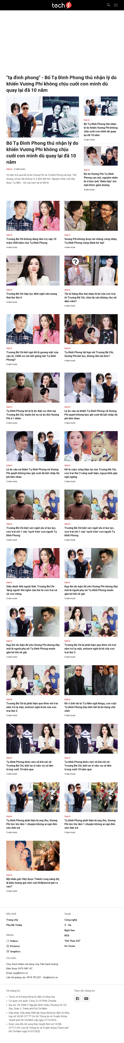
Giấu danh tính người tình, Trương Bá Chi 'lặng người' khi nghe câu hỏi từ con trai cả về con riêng (31, 590)
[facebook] (77, 998)
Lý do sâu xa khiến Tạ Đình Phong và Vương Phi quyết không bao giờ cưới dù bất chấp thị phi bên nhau (90, 414)
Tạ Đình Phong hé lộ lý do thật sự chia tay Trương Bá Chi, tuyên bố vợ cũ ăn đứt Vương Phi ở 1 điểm (32, 414)
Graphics (15, 951)
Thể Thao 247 (72, 940)
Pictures (15, 946)
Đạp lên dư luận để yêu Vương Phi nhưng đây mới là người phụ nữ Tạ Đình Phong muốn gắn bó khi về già (91, 590)
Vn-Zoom (69, 946)
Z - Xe (67, 925)
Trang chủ (12, 919)
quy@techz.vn (20, 973)
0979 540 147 (25, 968)
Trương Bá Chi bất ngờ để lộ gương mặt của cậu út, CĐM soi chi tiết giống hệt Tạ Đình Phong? (32, 356)
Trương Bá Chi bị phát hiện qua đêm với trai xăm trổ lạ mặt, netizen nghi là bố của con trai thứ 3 (90, 648)
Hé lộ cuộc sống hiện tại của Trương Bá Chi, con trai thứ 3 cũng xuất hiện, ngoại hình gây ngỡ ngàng (90, 473)
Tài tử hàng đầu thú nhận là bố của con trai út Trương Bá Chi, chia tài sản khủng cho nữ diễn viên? (90, 297)
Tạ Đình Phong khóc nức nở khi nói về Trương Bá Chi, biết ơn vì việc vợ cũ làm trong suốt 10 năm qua (29, 765)
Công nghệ (70, 919)
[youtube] (86, 998)
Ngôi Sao (69, 930)
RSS (66, 935)
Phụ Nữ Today (14, 925)
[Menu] (116, 5)
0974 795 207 (34, 977)
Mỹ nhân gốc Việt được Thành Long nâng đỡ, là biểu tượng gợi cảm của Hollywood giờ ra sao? (33, 883)
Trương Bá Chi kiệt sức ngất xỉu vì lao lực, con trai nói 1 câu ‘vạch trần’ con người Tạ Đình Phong (31, 531)
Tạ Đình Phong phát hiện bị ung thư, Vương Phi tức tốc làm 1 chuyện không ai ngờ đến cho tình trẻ (31, 824)
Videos (14, 941)
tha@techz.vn (50, 977)
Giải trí (9, 169)
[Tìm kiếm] (106, 5)
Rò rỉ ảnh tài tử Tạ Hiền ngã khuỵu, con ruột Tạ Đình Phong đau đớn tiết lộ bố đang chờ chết (90, 707)
